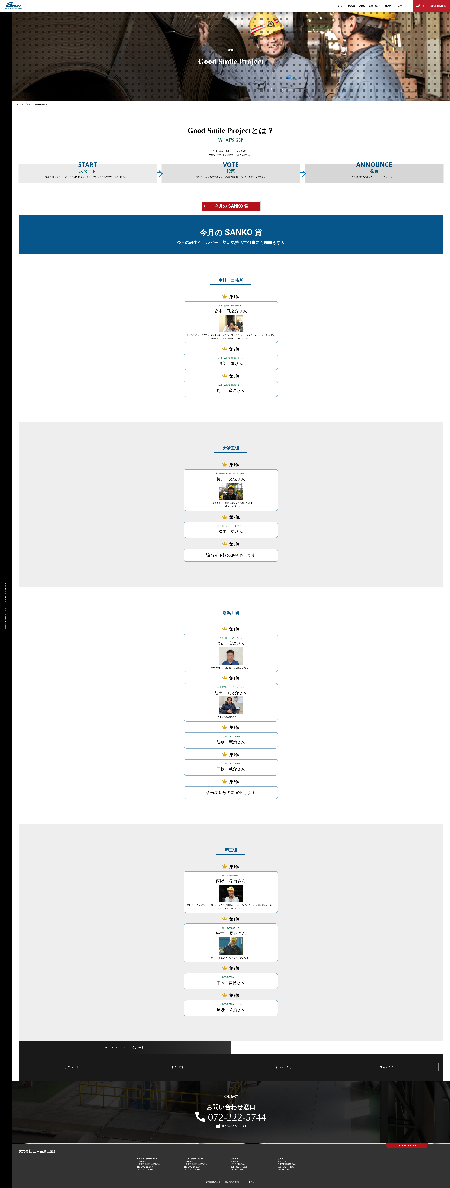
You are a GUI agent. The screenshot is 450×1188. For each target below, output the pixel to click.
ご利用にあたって (212, 1182)
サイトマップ (250, 1182)
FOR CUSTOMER (433, 5)
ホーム (340, 6)
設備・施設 (374, 6)
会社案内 (388, 6)
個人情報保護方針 (232, 1182)
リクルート (402, 6)
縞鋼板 (362, 6)
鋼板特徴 (351, 6)
